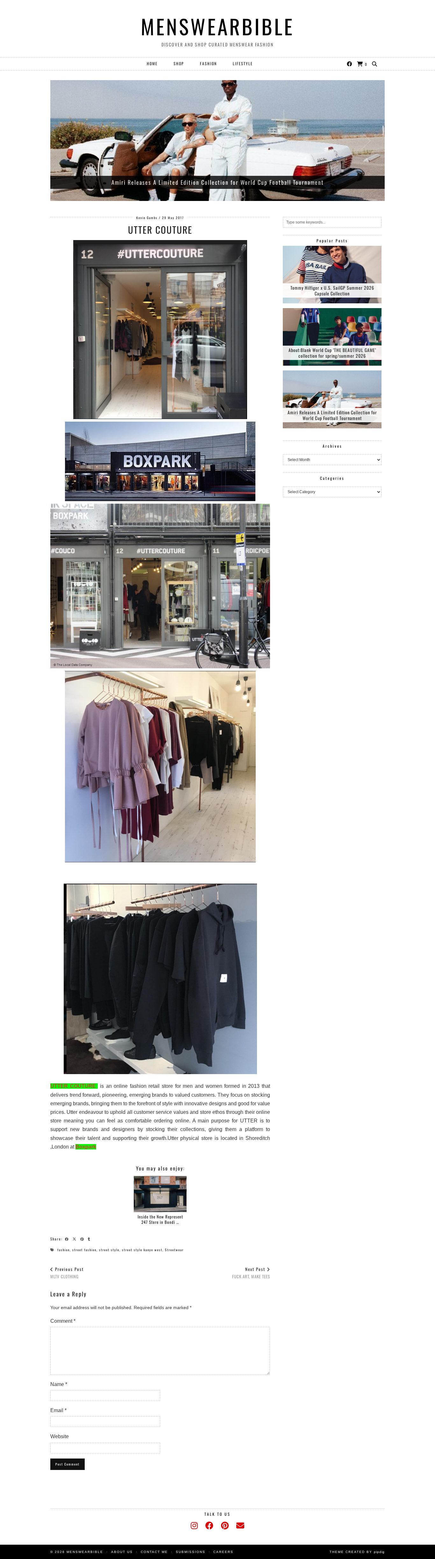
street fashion (84, 1249)
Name (58, 1384)
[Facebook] (350, 64)
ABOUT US (122, 1552)
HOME (152, 63)
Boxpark (85, 1146)
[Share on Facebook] (68, 1238)
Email (58, 1410)
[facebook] (209, 1525)
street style (109, 1249)
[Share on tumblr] (90, 1238)
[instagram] (194, 1525)
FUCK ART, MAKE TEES (251, 1273)
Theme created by (357, 1552)
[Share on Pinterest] (83, 1238)
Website (59, 1436)
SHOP (179, 63)
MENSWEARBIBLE (217, 26)
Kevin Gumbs (147, 217)
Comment (62, 1321)
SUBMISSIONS (190, 1552)
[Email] (240, 1525)
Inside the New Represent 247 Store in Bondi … (160, 1219)
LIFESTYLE (243, 63)
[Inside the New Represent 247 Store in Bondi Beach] (160, 1194)
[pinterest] (225, 1525)
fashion (63, 1249)
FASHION (208, 63)
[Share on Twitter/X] (75, 1238)
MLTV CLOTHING (67, 1273)
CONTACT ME (154, 1552)
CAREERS (223, 1552)
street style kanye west (142, 1249)
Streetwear (174, 1249)
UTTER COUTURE (74, 1086)
